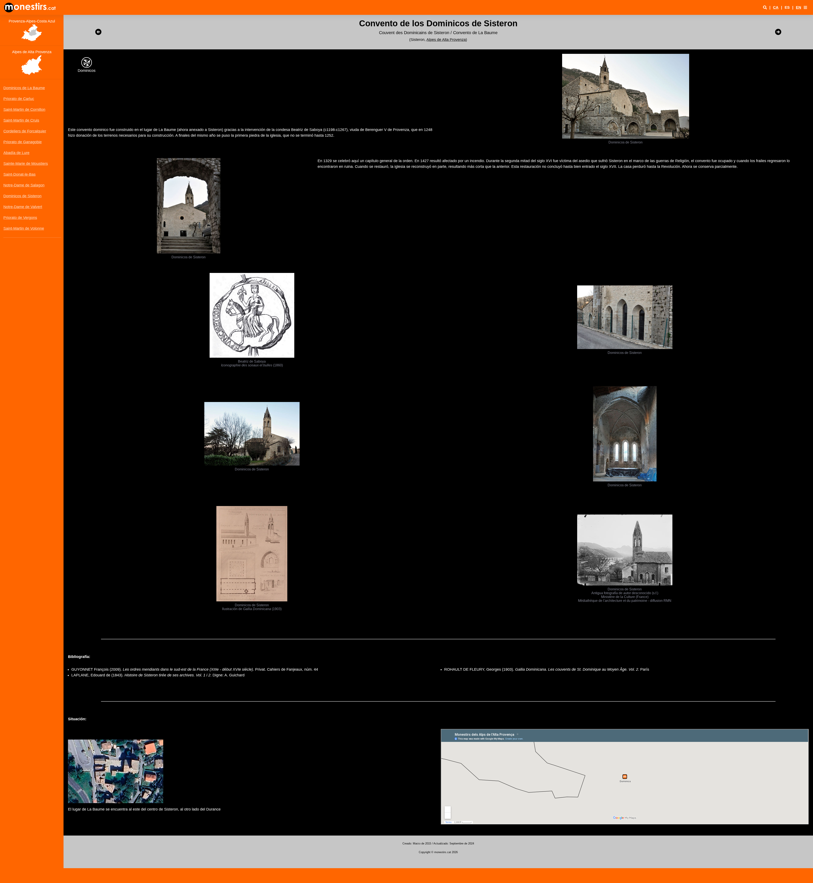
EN (798, 7)
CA (775, 7)
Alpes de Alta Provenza (446, 40)
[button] (805, 7)
